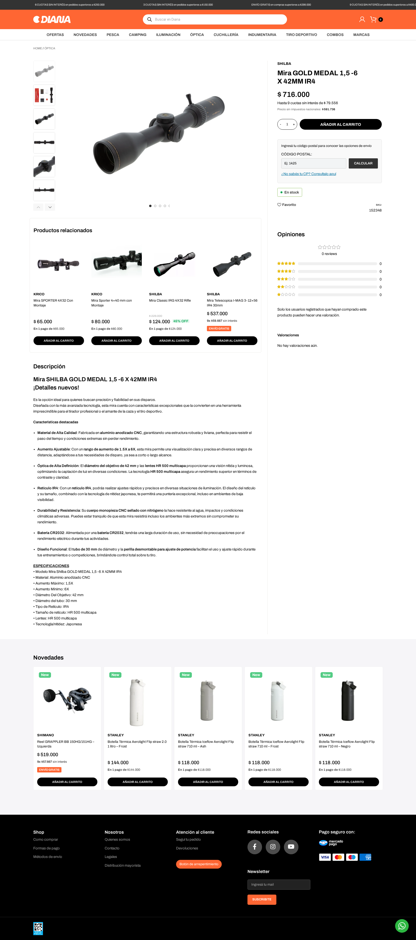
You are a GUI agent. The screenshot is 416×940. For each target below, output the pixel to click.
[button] (38, 207)
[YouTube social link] (291, 847)
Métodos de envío (47, 857)
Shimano (45, 735)
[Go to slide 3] (160, 206)
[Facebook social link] (254, 847)
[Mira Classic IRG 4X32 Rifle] (174, 264)
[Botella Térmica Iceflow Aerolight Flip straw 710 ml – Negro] (349, 700)
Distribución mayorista (123, 865)
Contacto (112, 848)
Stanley (116, 735)
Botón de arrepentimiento (198, 864)
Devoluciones (187, 848)
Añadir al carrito (340, 124)
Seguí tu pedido (188, 839)
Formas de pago (46, 848)
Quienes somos (117, 839)
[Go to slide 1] (150, 206)
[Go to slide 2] (155, 206)
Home (37, 48)
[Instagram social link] (273, 847)
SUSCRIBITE (262, 899)
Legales (111, 857)
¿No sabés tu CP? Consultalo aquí (308, 174)
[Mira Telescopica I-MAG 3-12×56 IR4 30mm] (232, 264)
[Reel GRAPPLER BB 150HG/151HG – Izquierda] (67, 700)
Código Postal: (296, 154)
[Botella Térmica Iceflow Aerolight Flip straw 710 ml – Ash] (208, 700)
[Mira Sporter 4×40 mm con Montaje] (116, 264)
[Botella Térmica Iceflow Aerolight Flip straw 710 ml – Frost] (278, 700)
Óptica (49, 48)
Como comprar (45, 839)
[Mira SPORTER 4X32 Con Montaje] (59, 264)
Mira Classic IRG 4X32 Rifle (170, 300)
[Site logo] (52, 19)
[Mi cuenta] (362, 19)
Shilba (155, 294)
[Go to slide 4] (165, 206)
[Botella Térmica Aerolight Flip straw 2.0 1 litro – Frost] (138, 700)
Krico (39, 294)
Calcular (363, 163)
